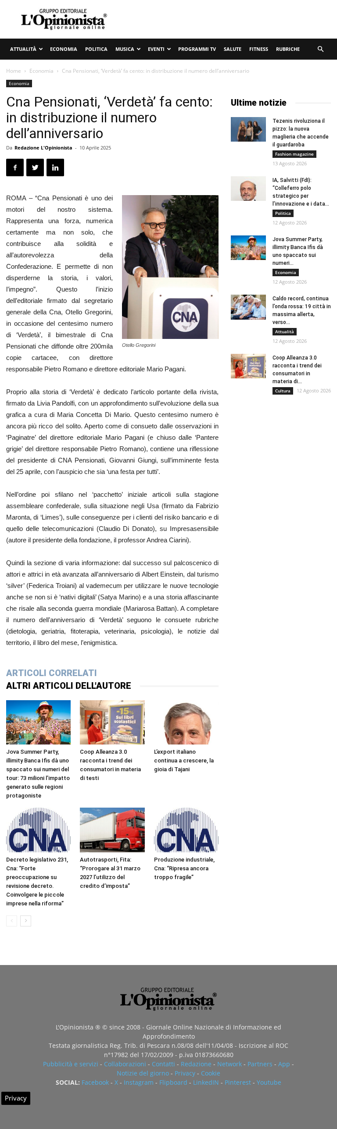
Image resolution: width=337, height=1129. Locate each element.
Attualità (23, 49)
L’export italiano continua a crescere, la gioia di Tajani (184, 760)
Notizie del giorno (143, 1073)
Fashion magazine (294, 154)
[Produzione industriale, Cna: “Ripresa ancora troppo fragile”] (186, 830)
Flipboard (173, 1082)
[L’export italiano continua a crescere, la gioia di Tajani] (186, 722)
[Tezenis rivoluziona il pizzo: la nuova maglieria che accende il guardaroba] (248, 129)
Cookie (210, 1073)
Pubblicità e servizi (70, 1064)
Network (229, 1064)
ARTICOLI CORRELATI (51, 673)
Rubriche (288, 49)
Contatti (163, 1064)
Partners (259, 1064)
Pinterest (238, 1082)
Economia (63, 49)
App (284, 1064)
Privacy (185, 1073)
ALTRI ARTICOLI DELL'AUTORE (68, 685)
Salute (232, 49)
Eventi (156, 49)
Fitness (258, 49)
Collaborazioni (125, 1064)
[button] (320, 49)
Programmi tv (197, 49)
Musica (124, 49)
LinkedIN (206, 1082)
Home (13, 71)
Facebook (95, 1082)
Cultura (282, 391)
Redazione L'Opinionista (43, 147)
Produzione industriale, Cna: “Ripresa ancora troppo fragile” (184, 868)
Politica (96, 49)
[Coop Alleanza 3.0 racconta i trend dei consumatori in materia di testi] (112, 722)
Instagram (139, 1082)
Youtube (269, 1082)
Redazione (196, 1064)
